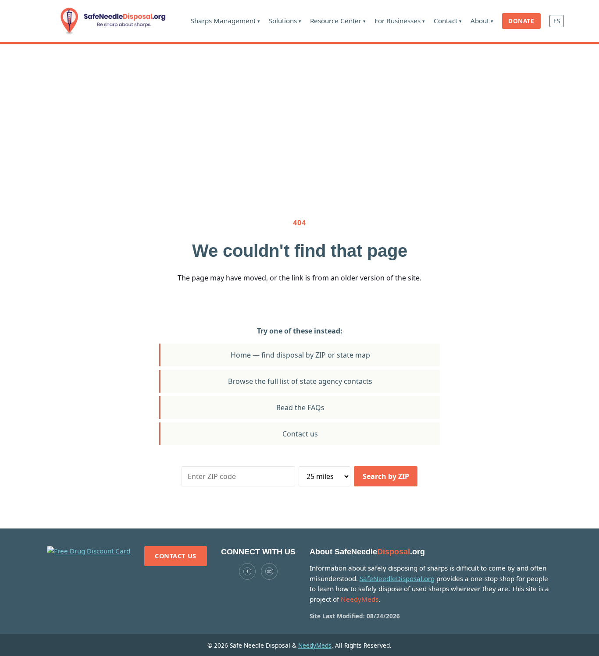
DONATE (521, 21)
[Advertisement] (299, 109)
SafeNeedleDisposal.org (397, 578)
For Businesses (399, 20)
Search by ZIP (386, 476)
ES (556, 21)
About (482, 20)
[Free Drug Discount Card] (88, 551)
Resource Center (338, 20)
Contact (448, 20)
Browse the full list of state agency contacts (300, 381)
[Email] (269, 571)
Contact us (300, 434)
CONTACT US (175, 556)
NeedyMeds (315, 645)
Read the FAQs (300, 407)
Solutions (285, 20)
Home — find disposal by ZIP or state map (300, 355)
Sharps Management (225, 20)
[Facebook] (247, 571)
